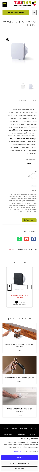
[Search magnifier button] (34, 12)
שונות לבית (20, 103)
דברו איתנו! (13, 249)
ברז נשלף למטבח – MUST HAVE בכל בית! (19, 378)
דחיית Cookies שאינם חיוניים (19, 463)
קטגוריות (33, 428)
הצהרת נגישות (8, 434)
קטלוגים (14, 428)
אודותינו (32, 434)
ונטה (24, 103)
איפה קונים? (23, 428)
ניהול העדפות (19, 469)
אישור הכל (19, 458)
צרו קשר (5, 428)
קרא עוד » (19, 350)
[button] (4, 4)
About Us (21, 434)
